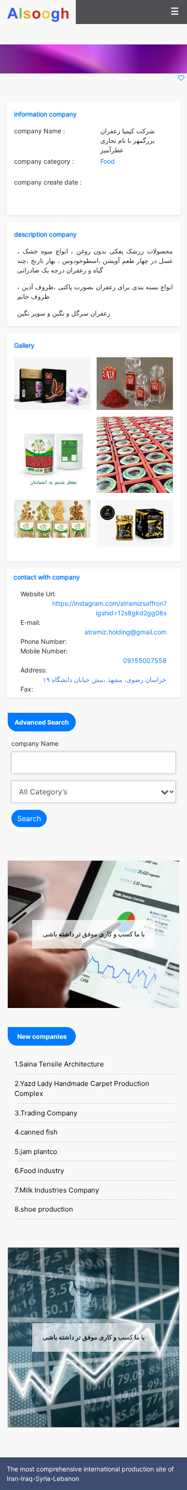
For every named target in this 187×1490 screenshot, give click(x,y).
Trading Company (48, 1113)
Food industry (42, 1170)
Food (107, 161)
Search (29, 818)
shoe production (46, 1209)
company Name (35, 743)
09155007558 (145, 660)
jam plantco (38, 1151)
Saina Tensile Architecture (61, 1064)
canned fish (39, 1132)
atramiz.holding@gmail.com (125, 632)
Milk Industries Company (59, 1190)
